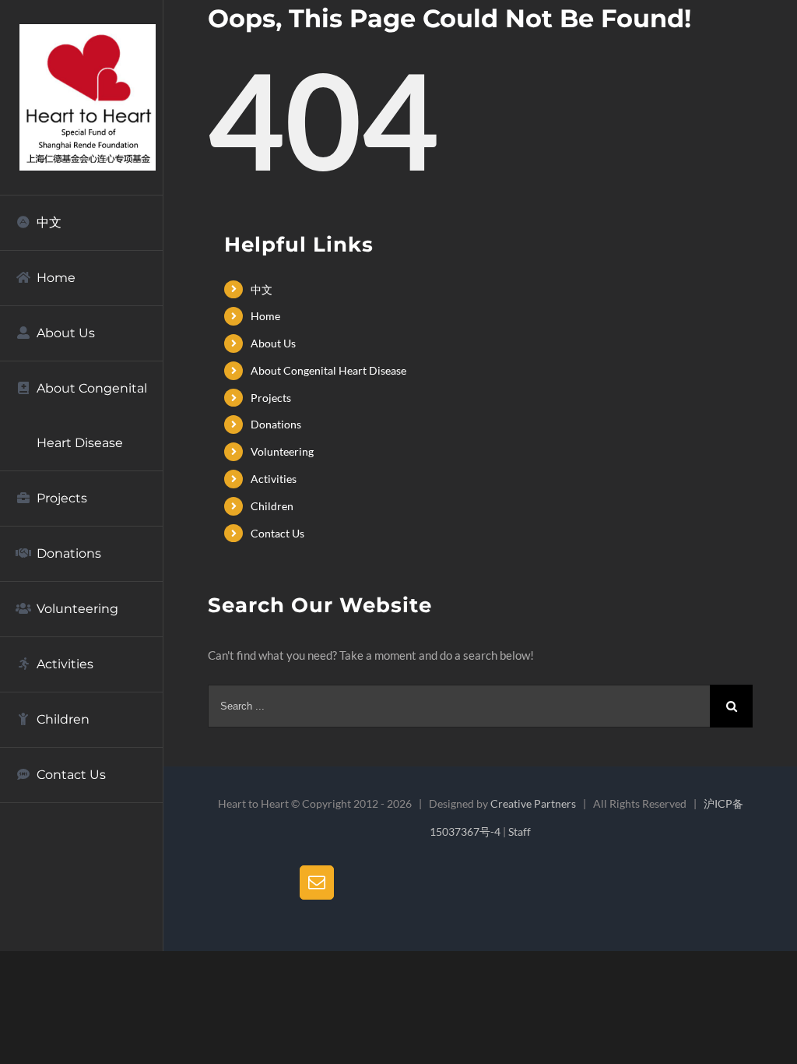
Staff (519, 831)
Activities (274, 478)
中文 (261, 289)
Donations (276, 424)
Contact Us (277, 533)
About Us (273, 343)
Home (265, 315)
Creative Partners (533, 803)
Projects (271, 397)
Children (272, 506)
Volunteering (282, 451)
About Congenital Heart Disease (328, 370)
